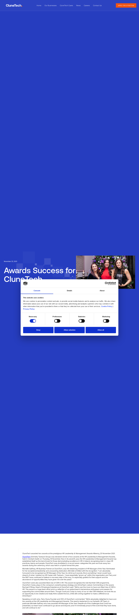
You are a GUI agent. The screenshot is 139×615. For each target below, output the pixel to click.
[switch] (57, 321)
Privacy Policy (29, 309)
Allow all (101, 330)
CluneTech (26, 557)
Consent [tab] (37, 291)
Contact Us (97, 5)
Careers (87, 5)
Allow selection (69, 330)
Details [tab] (69, 291)
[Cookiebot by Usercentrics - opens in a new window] (106, 283)
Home (39, 5)
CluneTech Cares (66, 5)
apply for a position (126, 5)
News (78, 5)
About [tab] (102, 291)
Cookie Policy (106, 306)
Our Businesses (51, 5)
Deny (38, 330)
